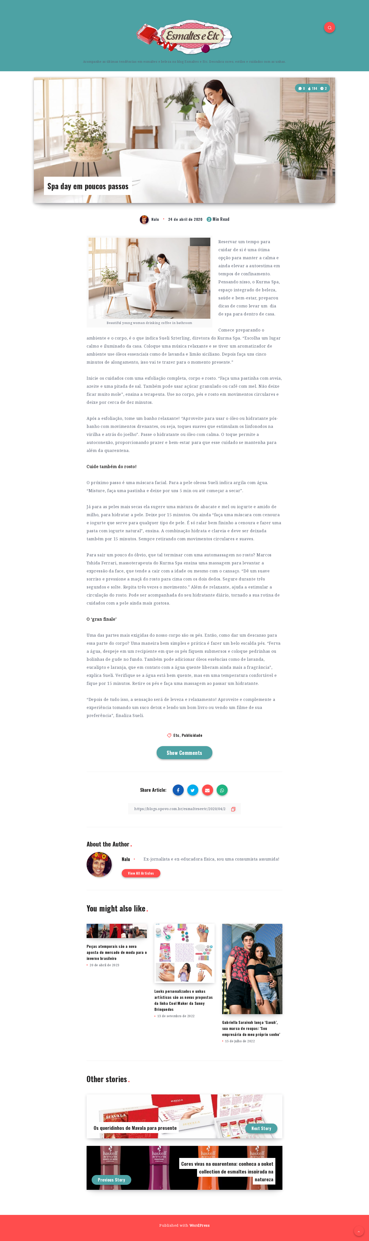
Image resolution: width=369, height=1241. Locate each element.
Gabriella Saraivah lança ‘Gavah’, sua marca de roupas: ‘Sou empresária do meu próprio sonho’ (251, 1028)
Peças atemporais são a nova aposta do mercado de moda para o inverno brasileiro (117, 952)
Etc (176, 735)
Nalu (126, 859)
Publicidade (192, 735)
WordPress (200, 1225)
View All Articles (141, 873)
